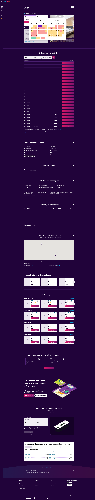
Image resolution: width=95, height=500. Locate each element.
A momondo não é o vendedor (30, 470)
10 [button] (38, 28)
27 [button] (51, 35)
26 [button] (49, 35)
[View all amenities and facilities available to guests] (73, 142)
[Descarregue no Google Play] (69, 482)
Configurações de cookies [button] (28, 132)
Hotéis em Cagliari (52, 453)
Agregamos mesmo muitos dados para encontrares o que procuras (37, 472)
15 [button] (56, 30)
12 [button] (43, 28)
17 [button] (38, 30)
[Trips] (1, 16)
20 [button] (45, 30)
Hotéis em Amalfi (52, 458)
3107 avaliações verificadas (33, 13)
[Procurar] (1, 7)
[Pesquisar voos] (1, 5)
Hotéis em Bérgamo (52, 457)
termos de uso (37, 434)
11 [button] (63, 28)
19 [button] (43, 30)
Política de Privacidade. (43, 434)
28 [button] (31, 35)
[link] (35, 306)
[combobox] (37, 419)
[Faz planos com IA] (1, 13)
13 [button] (51, 30)
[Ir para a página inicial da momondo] (7, 1)
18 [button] (41, 30)
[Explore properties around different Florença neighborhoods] (73, 295)
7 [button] (31, 28)
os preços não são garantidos (47, 467)
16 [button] (36, 30)
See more (72, 298)
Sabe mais (59, 129)
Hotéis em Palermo (52, 454)
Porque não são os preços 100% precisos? (32, 474)
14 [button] (31, 30)
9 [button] (36, 28)
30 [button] (36, 35)
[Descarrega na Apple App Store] (69, 485)
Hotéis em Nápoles (28, 454)
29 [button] (56, 35)
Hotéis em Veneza (28, 453)
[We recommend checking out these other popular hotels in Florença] (73, 275)
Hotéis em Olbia (27, 457)
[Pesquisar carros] (1, 9)
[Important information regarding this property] (73, 180)
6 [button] (51, 28)
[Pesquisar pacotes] (1, 11)
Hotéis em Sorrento (28, 458)
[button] (2, 1)
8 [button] (56, 28)
